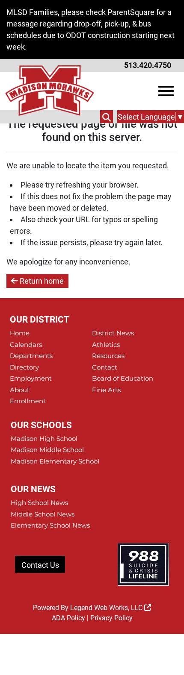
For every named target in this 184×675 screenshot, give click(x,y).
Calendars (26, 344)
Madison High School (44, 438)
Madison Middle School (47, 450)
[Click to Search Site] (106, 116)
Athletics (106, 344)
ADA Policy (68, 618)
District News (113, 333)
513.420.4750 (147, 65)
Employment (31, 378)
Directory (24, 367)
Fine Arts (106, 390)
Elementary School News (50, 525)
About (20, 390)
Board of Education (122, 378)
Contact (104, 367)
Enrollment (28, 401)
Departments (31, 356)
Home (20, 333)
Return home (41, 280)
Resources (108, 356)
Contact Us (40, 565)
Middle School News (42, 514)
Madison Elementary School (55, 461)
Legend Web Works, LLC (107, 608)
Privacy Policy (111, 618)
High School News (39, 503)
